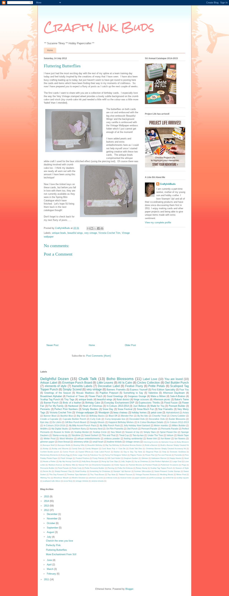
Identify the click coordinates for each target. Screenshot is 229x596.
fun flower (166, 438)
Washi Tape (183, 435)
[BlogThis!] (92, 228)
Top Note (111, 474)
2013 (47, 505)
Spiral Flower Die (168, 432)
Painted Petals (151, 465)
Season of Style (182, 468)
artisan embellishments (88, 438)
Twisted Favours (125, 474)
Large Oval (176, 461)
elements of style (56, 386)
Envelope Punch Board (77, 382)
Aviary (186, 412)
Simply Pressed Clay (63, 471)
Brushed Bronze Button (132, 445)
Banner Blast (50, 416)
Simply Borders (90, 409)
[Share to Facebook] (98, 228)
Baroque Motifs (64, 445)
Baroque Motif (49, 445)
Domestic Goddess (178, 452)
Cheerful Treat (159, 416)
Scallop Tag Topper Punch (161, 468)
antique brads (59, 233)
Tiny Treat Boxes (97, 474)
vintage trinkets (82, 481)
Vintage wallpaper (85, 412)
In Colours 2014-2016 (54, 425)
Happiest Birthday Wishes (121, 422)
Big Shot (81, 416)
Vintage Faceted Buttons (146, 474)
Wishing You (45, 478)
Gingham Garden (131, 458)
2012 (47, 510)
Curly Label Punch (102, 452)
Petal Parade (63, 468)
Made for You (157, 406)
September (53, 527)
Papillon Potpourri (109, 392)
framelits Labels (82, 386)
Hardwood (73, 406)
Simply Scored (72, 389)
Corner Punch (69, 452)
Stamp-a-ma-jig (59, 435)
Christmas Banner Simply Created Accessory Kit (166, 449)
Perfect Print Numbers (66, 409)
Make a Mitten (158, 396)
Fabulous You (96, 455)
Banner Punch (51, 402)
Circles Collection (148, 382)
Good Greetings (115, 396)
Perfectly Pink (53, 545)
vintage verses (133, 442)
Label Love (150, 379)
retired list (170, 478)
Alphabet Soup (167, 442)
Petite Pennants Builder (94, 468)
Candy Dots (77, 449)
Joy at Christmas (141, 461)
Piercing (111, 468)
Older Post (130, 345)
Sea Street (116, 432)
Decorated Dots (137, 419)
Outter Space (119, 465)
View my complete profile (158, 222)
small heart (97, 442)
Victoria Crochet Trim (109, 233)
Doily (164, 452)
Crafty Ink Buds (99, 27)
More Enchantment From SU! (61, 554)
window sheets (97, 481)
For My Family (56, 406)
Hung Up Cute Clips (110, 461)
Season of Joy (132, 432)
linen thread (64, 442)
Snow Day (108, 409)
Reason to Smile (62, 432)
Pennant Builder (177, 406)
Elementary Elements (49, 455)
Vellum (170, 435)
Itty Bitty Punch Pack (110, 425)
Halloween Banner (159, 458)
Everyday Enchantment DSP (119, 402)
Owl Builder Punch (177, 382)
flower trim (152, 438)
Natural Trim (83, 465)
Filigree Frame (136, 455)
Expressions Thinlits (149, 402)
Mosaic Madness (85, 392)
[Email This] (88, 228)
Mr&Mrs (44, 428)
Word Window (66, 438)
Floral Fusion (171, 402)
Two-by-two (138, 435)
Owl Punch (132, 428)
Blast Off (113, 416)
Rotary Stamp (141, 468)
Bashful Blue (66, 416)
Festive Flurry (134, 386)
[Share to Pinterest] (102, 228)
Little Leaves (105, 382)
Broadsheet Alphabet (51, 396)
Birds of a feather (72, 402)
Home (50, 50)
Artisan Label (48, 382)
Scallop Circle (100, 432)
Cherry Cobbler (178, 416)
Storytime (76, 435)
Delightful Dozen (54, 379)
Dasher (117, 452)
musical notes (125, 478)
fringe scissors (141, 399)
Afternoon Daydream (174, 392)
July (49, 536)
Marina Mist (70, 465)
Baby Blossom (183, 442)
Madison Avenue (55, 465)
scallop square (183, 478)
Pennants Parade (169, 428)
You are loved (173, 379)
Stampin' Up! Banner (122, 471)
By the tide (142, 416)
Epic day (44, 422)
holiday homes (139, 412)
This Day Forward (56, 474)
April (49, 564)
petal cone (156, 412)
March (50, 569)
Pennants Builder (47, 468)
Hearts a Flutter (49, 461)
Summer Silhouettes (142, 471)
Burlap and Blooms (60, 449)
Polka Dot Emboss (125, 468)
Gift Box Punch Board (75, 422)
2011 (47, 579)
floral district (123, 399)
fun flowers (180, 438)
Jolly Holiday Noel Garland (137, 425)
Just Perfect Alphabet (160, 461)
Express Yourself (139, 389)
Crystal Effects (84, 452)
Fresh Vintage (66, 458)
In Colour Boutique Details (150, 422)
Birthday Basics (97, 416)
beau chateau (120, 412)
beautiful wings (75, 233)
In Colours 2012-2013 (178, 422)
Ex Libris (57, 422)
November (52, 518)
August (51, 532)
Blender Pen (127, 416)
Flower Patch (95, 396)
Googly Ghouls (97, 422)
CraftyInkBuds (168, 184)
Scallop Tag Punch (50, 399)
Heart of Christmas (92, 406)
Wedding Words (166, 474)
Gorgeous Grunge (137, 396)
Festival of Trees (75, 396)
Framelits (178, 455)
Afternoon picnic (161, 399)
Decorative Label (109, 386)
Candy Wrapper (91, 449)
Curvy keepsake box (115, 419)
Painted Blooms (135, 465)
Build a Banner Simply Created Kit (175, 445)
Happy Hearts (175, 458)
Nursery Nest (96, 428)
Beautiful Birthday (94, 445)
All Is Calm (125, 382)
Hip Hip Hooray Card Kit (69, 461)
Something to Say (133, 392)
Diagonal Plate (152, 452)
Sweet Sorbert (91, 435)
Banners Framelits (116, 389)
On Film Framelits (114, 428)
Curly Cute (95, 419)
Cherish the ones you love (59, 540)
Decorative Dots (157, 419)
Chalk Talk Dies (135, 449)
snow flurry (68, 481)
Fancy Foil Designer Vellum (116, 455)
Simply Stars (149, 432)
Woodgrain (103, 412)
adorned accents (96, 478)
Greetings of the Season (57, 392)
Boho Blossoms (120, 379)
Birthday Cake (92, 402)
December (52, 514)
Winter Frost (49, 438)
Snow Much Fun (145, 409)
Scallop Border (81, 432)
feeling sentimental (133, 438)
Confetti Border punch (49, 452)
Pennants (45, 409)
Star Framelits (165, 409)
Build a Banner (151, 445)
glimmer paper (47, 442)
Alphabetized (172, 412)
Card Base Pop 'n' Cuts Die (114, 449)
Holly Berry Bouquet (90, 461)
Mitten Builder (179, 425)
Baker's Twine (181, 399)
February (52, 573)
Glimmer (145, 458)
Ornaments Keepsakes (101, 465)
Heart (186, 458)
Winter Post (181, 474)
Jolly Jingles (126, 461)
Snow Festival (125, 409)
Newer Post (53, 345)
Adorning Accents (150, 442)
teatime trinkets (114, 442)
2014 (47, 501)
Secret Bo (47, 471)
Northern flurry (79, 428)
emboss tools (111, 478)
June (50, 560)
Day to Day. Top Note (133, 452)
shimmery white (81, 442)
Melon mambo (161, 425)
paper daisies (140, 478)
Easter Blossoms (177, 419)
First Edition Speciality (163, 389)
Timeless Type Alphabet (77, 474)
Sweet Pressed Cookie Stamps (167, 471)
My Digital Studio (60, 428)
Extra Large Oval (80, 455)
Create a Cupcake (49, 419)
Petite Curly (76, 468)
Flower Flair (150, 455)
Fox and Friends (164, 455)
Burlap (45, 449)
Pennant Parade (149, 428)
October (51, 523)
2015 (47, 496)
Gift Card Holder (114, 458)
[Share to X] (95, 228)
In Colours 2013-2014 (118, 406)
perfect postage (155, 478)
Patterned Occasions (169, 465)
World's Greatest (79, 478)
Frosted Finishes (82, 458)
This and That (108, 435)
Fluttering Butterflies (56, 550)
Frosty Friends (98, 458)
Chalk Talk (88, 379)
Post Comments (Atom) (98, 355)
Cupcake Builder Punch (74, 419)
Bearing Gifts (79, 445)
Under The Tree (155, 435)
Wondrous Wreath (61, 478)
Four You (184, 389)
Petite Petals (156, 386)
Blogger (129, 589)
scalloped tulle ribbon (51, 481)
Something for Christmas (100, 471)
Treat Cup (124, 435)
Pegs (184, 465)
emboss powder (112, 438)
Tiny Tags (69, 399)
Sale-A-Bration (177, 396)
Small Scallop (80, 471)
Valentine (153, 392)
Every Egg (65, 455)
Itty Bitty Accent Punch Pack (82, 425)
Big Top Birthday (112, 445)
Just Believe (139, 406)
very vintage (90, 233)
